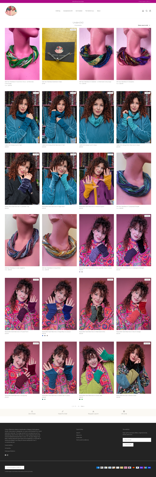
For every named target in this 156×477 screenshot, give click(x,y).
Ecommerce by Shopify (27, 471)
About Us (79, 435)
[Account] (142, 11)
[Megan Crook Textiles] (11, 11)
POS (19, 471)
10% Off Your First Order (78, 1)
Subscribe (79, 437)
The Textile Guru (89, 10)
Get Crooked (79, 10)
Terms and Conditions (82, 440)
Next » (82, 406)
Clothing (58, 10)
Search (78, 432)
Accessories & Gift (67, 10)
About (98, 10)
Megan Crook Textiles (13, 471)
